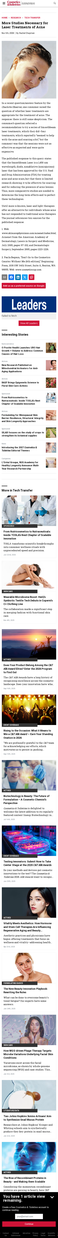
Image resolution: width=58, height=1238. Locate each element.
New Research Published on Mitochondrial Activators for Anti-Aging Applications (20, 368)
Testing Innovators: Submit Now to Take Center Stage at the (28, 863)
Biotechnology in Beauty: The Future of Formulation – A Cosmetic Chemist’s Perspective (26, 800)
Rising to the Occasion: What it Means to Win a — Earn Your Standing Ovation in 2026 (28, 734)
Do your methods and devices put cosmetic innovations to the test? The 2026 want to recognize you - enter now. (29, 873)
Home (4, 18)
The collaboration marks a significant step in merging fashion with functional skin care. (28, 612)
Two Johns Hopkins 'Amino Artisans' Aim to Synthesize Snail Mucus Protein (27, 1118)
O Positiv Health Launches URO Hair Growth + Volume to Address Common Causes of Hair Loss (22, 350)
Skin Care (8, 591)
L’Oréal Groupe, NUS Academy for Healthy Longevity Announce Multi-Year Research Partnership (20, 465)
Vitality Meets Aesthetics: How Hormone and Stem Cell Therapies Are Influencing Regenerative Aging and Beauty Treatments (28, 927)
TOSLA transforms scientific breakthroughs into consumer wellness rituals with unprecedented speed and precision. (29, 547)
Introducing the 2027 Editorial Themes (19, 449)
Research (16, 18)
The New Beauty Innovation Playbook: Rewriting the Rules (26, 990)
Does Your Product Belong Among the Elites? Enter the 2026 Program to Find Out (28, 669)
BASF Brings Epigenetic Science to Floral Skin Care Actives (20, 384)
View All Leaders (29, 323)
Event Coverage (11, 725)
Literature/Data (11, 1110)
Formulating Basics (13, 983)
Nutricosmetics (8, 344)
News (4, 444)
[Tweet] (25, 277)
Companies (6, 459)
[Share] (11, 277)
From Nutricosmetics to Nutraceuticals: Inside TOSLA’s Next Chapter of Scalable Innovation (21, 400)
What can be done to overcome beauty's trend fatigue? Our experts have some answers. (26, 1001)
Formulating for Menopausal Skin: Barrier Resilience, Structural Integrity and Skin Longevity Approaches (23, 418)
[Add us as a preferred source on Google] (31, 277)
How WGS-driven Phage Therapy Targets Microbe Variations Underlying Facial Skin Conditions (28, 1054)
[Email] (4, 277)
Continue (29, 1224)
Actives (5, 361)
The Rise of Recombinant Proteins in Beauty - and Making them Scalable (25, 1179)
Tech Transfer (32, 18)
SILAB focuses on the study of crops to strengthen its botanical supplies (23, 434)
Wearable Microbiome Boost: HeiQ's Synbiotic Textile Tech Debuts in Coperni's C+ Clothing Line (28, 600)
